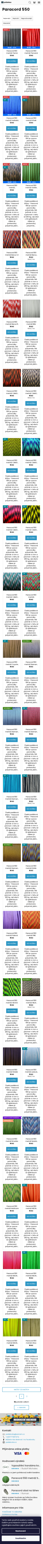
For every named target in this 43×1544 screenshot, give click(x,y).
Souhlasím (20, 1538)
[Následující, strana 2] (21, 1396)
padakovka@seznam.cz (15, 1434)
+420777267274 (12, 1437)
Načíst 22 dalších (21, 1389)
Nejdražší (16, 18)
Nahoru (22, 1407)
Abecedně (6, 23)
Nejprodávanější (26, 18)
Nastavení (20, 1531)
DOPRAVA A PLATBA (9, 1514)
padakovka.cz (11, 1442)
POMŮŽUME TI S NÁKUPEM (12, 1512)
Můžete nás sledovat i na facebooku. (20, 1439)
